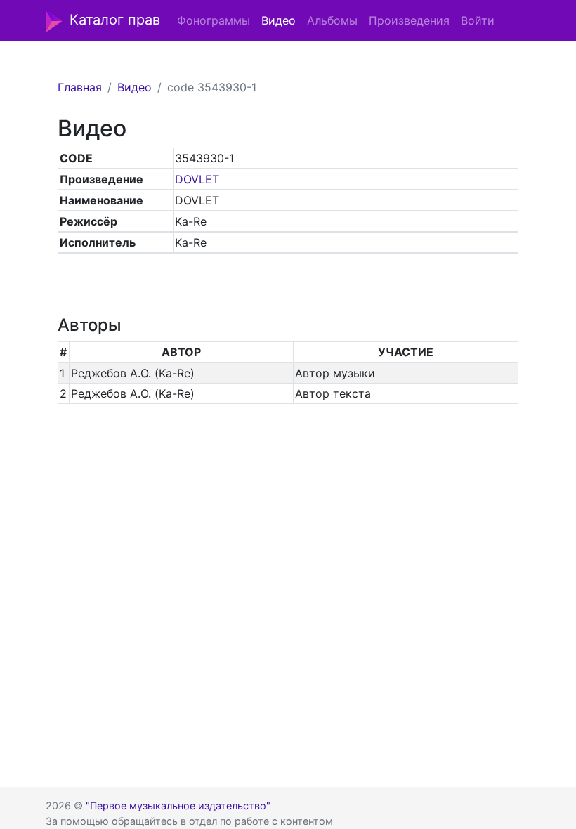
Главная (80, 87)
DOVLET (197, 179)
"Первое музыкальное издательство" (178, 805)
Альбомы (332, 20)
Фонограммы (213, 20)
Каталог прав (115, 19)
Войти (478, 20)
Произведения (409, 20)
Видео (278, 20)
